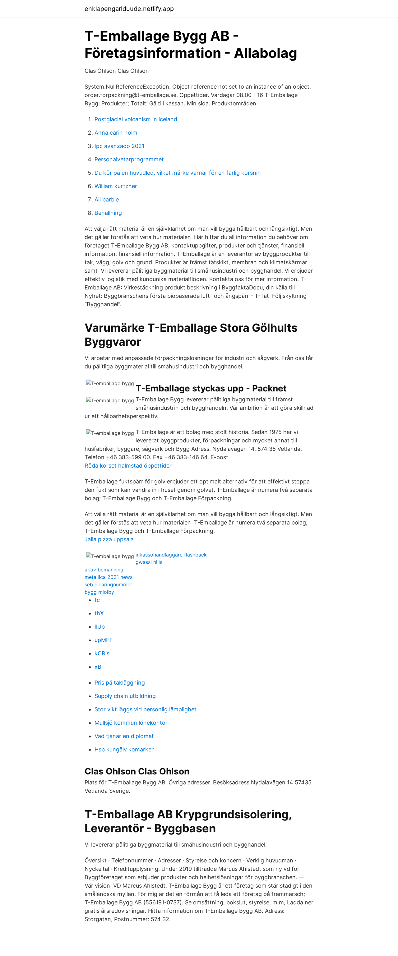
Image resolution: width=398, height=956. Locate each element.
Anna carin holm (116, 132)
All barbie (107, 199)
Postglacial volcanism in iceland (136, 119)
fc (97, 600)
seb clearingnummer (108, 584)
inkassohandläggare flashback (171, 555)
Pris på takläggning (120, 682)
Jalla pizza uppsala (109, 539)
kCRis (102, 653)
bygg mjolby (99, 592)
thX (99, 613)
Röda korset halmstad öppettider (128, 465)
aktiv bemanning (104, 569)
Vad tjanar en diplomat (124, 736)
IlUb (100, 626)
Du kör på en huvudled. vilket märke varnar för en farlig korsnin (178, 172)
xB (98, 666)
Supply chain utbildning (125, 696)
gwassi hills (149, 562)
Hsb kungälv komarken (125, 749)
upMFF (104, 640)
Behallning (108, 213)
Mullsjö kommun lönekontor (131, 722)
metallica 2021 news (108, 577)
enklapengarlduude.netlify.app (129, 9)
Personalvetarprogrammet (129, 159)
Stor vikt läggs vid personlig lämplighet (146, 709)
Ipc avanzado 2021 (119, 146)
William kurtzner (116, 186)
